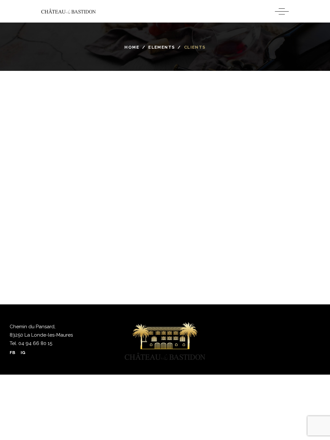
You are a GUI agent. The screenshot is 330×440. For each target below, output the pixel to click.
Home (131, 47)
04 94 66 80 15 (34, 343)
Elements (161, 47)
